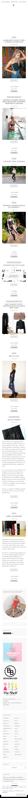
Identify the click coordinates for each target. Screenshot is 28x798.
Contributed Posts (7, 728)
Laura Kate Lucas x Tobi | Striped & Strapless (14, 41)
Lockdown (5, 744)
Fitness (16, 731)
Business (16, 723)
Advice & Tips (5, 720)
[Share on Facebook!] (11, 91)
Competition (9, 97)
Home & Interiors (18, 738)
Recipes (16, 746)
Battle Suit (14, 356)
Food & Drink (6, 733)
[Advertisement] (14, 22)
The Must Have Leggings (14, 161)
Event (16, 728)
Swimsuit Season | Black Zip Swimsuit (14, 206)
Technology (17, 751)
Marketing (17, 744)
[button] (14, 5)
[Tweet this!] (13, 91)
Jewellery (19, 301)
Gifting (4, 736)
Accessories (9, 301)
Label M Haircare (14, 516)
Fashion (14, 37)
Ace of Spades (14, 420)
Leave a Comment (14, 86)
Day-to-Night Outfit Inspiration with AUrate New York (14, 306)
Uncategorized (18, 754)
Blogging (5, 723)
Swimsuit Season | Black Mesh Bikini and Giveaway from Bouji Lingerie (14, 101)
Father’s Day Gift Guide (14, 265)
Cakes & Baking (6, 725)
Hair (15, 736)
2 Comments (14, 148)
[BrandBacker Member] (10, 679)
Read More (14, 80)
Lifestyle (14, 262)
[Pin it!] (15, 91)
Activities (16, 718)
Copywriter (18, 699)
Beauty (14, 513)
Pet (4, 746)
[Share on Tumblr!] (17, 91)
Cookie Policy (4, 792)
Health (4, 738)
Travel (19, 97)
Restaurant (5, 749)
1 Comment (14, 252)
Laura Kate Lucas (14, 2)
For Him (9, 262)
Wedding (5, 757)
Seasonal (19, 262)
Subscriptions (6, 751)
